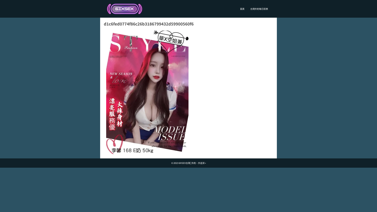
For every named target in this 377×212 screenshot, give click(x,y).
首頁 (242, 8)
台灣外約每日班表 (259, 8)
